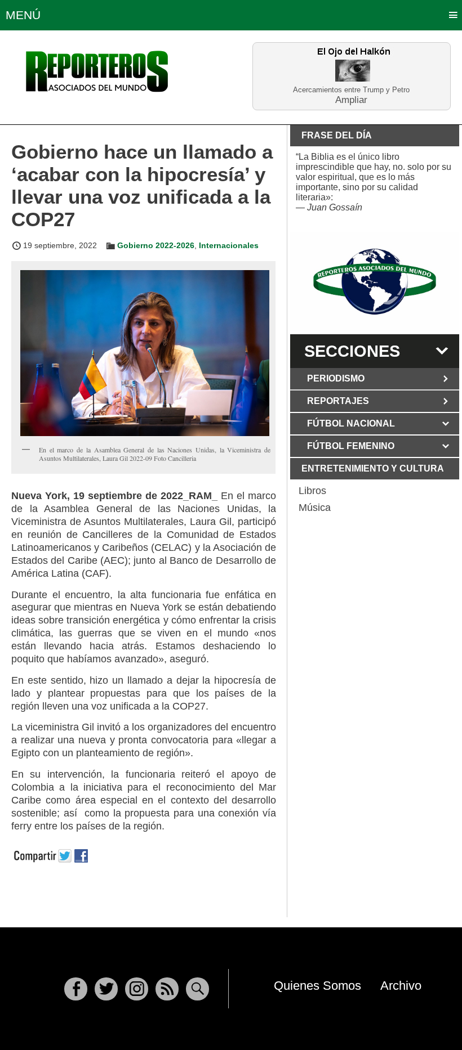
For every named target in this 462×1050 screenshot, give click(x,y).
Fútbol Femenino (350, 446)
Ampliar (351, 99)
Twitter (106, 988)
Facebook (75, 988)
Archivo (400, 986)
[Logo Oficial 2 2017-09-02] (374, 281)
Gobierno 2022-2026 (155, 245)
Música (315, 507)
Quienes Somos (317, 986)
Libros (312, 490)
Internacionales (229, 245)
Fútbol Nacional (351, 423)
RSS (167, 988)
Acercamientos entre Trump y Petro (351, 90)
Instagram (136, 988)
